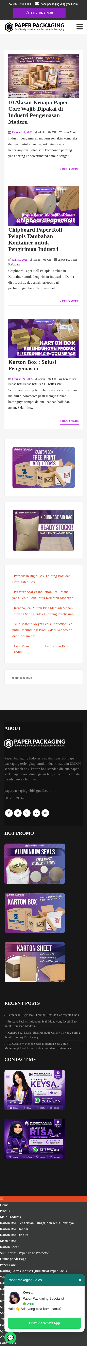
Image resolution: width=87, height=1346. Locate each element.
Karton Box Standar (14, 1229)
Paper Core (69, 132)
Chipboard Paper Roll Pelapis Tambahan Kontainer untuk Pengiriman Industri (35, 239)
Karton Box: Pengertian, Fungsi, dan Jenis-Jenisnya (37, 1223)
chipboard (63, 259)
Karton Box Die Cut (34, 383)
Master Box (8, 1241)
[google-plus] (27, 813)
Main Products (10, 1217)
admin (41, 132)
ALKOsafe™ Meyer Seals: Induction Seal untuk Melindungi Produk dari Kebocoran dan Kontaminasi (42, 630)
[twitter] (18, 813)
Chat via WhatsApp (44, 1323)
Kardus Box (69, 379)
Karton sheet (55, 383)
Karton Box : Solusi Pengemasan (32, 365)
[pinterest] (45, 813)
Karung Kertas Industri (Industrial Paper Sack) (33, 1271)
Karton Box (15, 383)
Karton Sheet (9, 1247)
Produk (5, 1211)
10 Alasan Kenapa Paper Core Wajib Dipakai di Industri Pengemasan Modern (38, 112)
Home (4, 1205)
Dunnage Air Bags (13, 1259)
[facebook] (9, 813)
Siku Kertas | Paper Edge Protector (24, 1253)
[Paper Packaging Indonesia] (34, 31)
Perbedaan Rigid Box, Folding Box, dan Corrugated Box (43, 1014)
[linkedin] (36, 813)
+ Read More (69, 169)
